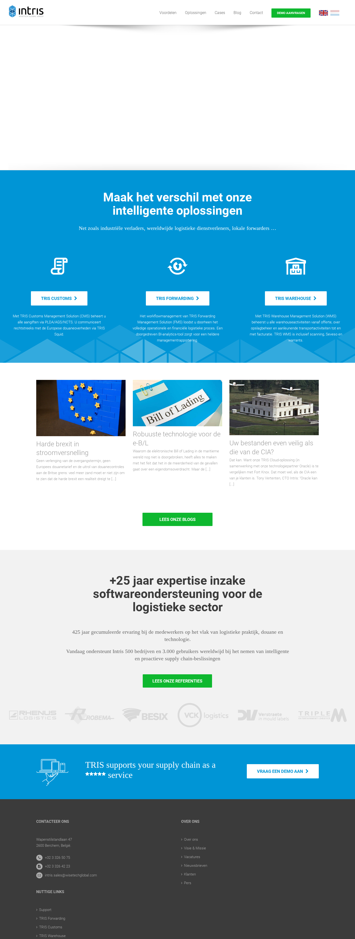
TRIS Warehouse (52, 936)
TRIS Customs (50, 927)
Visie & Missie (195, 848)
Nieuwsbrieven (195, 865)
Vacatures (192, 857)
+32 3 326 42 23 (57, 866)
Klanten (190, 874)
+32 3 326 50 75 (57, 857)
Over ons (191, 839)
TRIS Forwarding (52, 918)
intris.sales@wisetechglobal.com (71, 875)
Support (45, 910)
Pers (187, 883)
